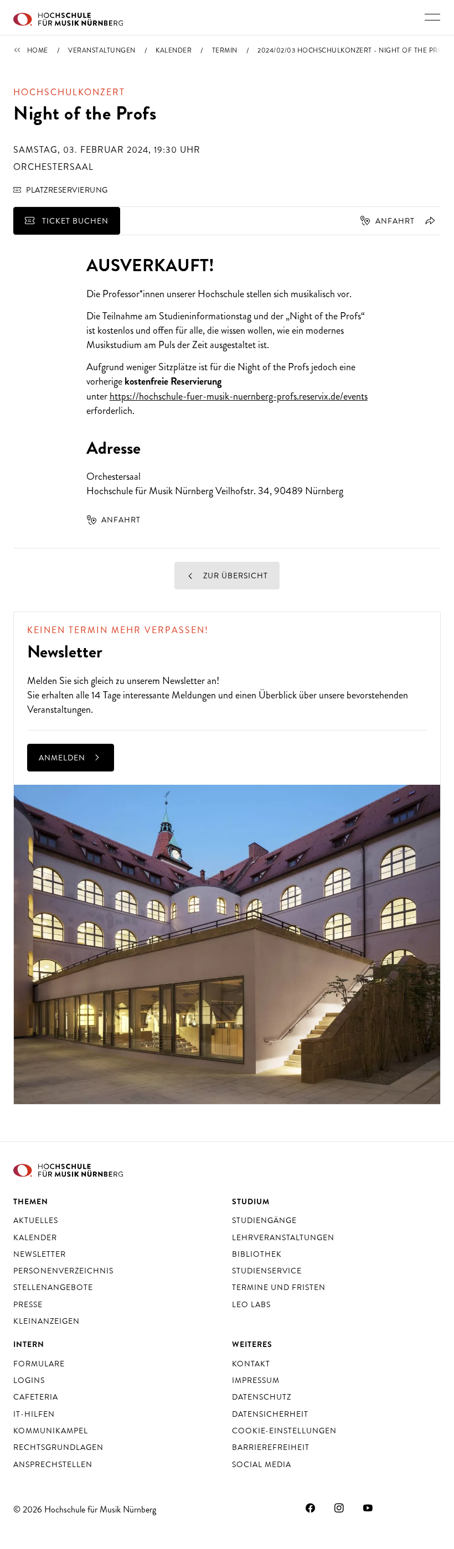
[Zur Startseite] (68, 18)
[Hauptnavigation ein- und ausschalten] (432, 17)
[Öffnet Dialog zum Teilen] (428, 221)
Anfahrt (395, 220)
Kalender (174, 50)
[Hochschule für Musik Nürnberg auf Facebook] (310, 1508)
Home (37, 50)
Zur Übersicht (234, 575)
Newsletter (183, 681)
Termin (225, 50)
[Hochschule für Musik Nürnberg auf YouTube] (368, 1508)
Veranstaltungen (102, 50)
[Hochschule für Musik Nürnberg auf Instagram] (339, 1508)
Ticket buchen (74, 220)
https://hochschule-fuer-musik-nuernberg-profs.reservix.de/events (239, 396)
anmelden (63, 757)
